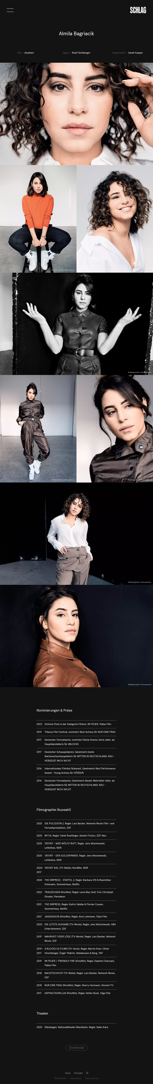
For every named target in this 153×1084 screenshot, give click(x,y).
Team (68, 1073)
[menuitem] (67, 1073)
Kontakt (78, 1073)
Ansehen (29, 53)
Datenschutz (92, 1078)
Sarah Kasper (135, 53)
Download (76, 1047)
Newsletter (60, 1078)
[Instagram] (87, 1073)
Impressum (76, 1078)
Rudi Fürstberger (81, 53)
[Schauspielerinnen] (10, 10)
